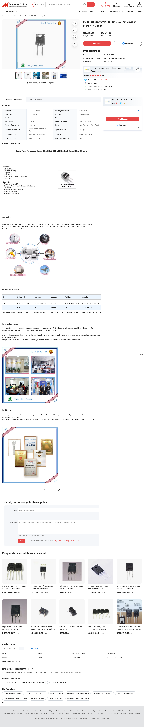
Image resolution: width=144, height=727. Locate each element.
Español (26, 713)
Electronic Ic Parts (37, 699)
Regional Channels (98, 711)
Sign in (139, 6)
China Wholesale (63, 711)
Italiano (60, 713)
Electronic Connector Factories (78, 693)
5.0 (113, 103)
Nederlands (76, 713)
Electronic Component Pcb (102, 693)
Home (4, 16)
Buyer (92, 11)
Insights (128, 711)
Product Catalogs (34, 649)
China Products (28, 711)
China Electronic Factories (13, 693)
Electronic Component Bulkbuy (78, 699)
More (4, 703)
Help (102, 11)
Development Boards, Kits (11, 661)
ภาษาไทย (109, 713)
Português (34, 713)
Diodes (4, 657)
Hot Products (17, 711)
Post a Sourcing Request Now (67, 541)
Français (42, 713)
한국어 (90, 713)
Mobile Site (120, 711)
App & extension (115, 11)
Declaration (95, 718)
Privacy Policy (105, 718)
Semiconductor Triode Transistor (33, 682)
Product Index (111, 711)
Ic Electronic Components (125, 693)
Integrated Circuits (78, 653)
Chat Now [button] (129, 43)
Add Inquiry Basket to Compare (41, 83)
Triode (46, 16)
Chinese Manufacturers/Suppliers (45, 711)
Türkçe (116, 713)
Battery (4, 653)
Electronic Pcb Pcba (56, 699)
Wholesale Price (75, 711)
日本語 (97, 713)
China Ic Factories (56, 693)
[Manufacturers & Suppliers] (14, 4)
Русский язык (52, 713)
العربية (84, 713)
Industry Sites (86, 711)
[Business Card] (138, 109)
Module (39, 653)
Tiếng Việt (123, 713)
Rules (140, 11)
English (19, 713)
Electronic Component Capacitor (15, 699)
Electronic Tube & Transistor (33, 16)
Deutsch (67, 713)
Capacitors (76, 657)
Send (21, 541)
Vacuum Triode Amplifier (57, 682)
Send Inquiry (97, 43)
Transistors (111, 653)
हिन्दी (102, 713)
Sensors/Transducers (114, 657)
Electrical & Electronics (15, 16)
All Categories (10, 11)
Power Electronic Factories (36, 693)
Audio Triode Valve (10, 682)
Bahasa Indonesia (134, 713)
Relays (39, 657)
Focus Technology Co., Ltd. (57, 718)
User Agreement (84, 718)
